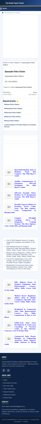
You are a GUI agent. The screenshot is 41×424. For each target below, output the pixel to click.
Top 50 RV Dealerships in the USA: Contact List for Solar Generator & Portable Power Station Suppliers (19, 260)
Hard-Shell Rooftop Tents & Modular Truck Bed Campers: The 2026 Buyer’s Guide (25, 173)
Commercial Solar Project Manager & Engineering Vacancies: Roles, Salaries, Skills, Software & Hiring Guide (20, 340)
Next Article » (33, 94)
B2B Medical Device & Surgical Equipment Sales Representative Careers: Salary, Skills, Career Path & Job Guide (21, 248)
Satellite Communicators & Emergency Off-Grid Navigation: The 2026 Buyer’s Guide (25, 184)
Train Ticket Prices (9, 389)
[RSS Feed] (8, 370)
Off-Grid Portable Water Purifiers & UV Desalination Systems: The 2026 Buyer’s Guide (25, 196)
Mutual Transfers (8, 392)
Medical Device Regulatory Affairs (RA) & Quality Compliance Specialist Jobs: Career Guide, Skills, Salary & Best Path (21, 254)
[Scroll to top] (37, 420)
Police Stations (14, 63)
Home (5, 63)
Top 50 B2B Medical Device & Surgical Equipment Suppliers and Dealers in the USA (20, 242)
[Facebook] (4, 370)
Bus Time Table (8, 386)
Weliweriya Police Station (12, 112)
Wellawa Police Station (11, 104)
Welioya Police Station (11, 120)
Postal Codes (7, 397)
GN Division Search (9, 395)
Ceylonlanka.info (12, 419)
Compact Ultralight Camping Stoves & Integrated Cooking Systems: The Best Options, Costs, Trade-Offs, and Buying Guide (20, 222)
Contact (25, 421)
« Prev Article (7, 94)
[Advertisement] (20, 36)
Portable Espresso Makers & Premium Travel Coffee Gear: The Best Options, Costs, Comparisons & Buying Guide (20, 208)
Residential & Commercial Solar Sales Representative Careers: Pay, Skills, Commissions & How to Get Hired (19, 267)
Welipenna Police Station (12, 116)
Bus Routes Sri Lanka (10, 383)
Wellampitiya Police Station (13, 108)
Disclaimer (18, 421)
